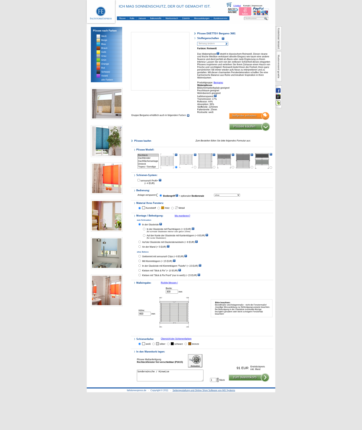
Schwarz (105, 72)
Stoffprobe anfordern (244, 115)
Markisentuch (172, 18)
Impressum (257, 6)
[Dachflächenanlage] (148, 161)
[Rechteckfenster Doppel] (262, 161)
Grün (103, 60)
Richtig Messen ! (169, 282)
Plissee (122, 18)
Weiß (104, 36)
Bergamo (218, 82)
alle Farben (107, 79)
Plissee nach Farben (105, 30)
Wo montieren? (182, 215)
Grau (103, 56)
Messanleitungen (201, 18)
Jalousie (142, 18)
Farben (182, 115)
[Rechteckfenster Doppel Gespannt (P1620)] (224, 160)
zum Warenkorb (245, 377)
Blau (103, 44)
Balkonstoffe (155, 18)
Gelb (103, 52)
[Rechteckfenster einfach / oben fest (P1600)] (186, 160)
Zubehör (186, 18)
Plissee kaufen (244, 126)
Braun (104, 48)
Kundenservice (220, 18)
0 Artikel (237, 6)
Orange (105, 64)
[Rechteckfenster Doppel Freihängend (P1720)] (243, 160)
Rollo (132, 18)
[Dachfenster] (148, 158)
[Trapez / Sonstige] (148, 166)
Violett (104, 75)
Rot (103, 68)
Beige (104, 40)
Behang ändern (207, 43)
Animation (195, 366)
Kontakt (246, 6)
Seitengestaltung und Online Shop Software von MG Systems (204, 390)
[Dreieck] (148, 164)
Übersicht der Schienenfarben (176, 338)
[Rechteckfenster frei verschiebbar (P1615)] (167, 160)
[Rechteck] (148, 155)
